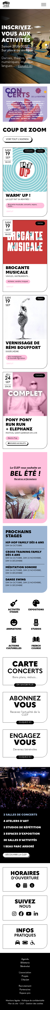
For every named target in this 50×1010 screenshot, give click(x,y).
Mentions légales (13, 1001)
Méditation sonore (21, 567)
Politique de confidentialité (33, 1001)
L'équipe (25, 980)
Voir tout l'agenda (17, 139)
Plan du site (13, 1004)
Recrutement (25, 986)
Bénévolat (25, 966)
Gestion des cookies (34, 1004)
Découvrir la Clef (16, 855)
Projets (25, 976)
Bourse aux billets (18, 443)
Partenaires (25, 990)
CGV (22, 1004)
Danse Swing (16, 579)
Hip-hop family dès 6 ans (25, 542)
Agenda (25, 959)
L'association (25, 973)
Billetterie (25, 963)
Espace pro (25, 993)
